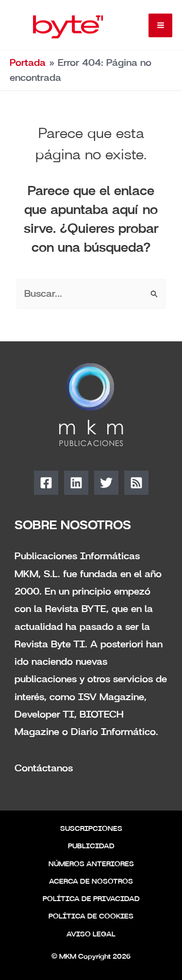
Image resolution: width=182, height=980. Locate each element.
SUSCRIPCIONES (91, 829)
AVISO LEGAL (91, 934)
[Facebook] (46, 483)
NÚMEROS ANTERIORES (91, 864)
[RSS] (136, 483)
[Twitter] (106, 483)
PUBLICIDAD (91, 846)
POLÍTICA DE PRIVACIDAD (91, 899)
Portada (28, 63)
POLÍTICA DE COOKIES (91, 916)
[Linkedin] (76, 483)
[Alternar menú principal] (160, 25)
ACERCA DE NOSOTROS (91, 882)
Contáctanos (44, 768)
